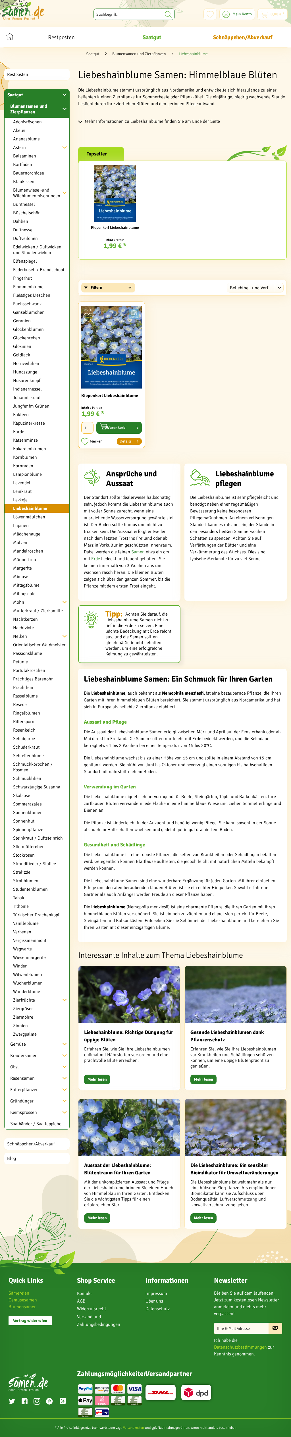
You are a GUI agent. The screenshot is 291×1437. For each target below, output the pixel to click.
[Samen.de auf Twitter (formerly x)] (12, 1402)
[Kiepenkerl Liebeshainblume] (115, 193)
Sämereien (19, 1293)
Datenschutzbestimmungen (240, 1347)
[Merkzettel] (210, 14)
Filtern (96, 287)
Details (126, 441)
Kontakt (84, 1293)
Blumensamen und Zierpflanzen (28, 109)
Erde (95, 559)
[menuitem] (134, 14)
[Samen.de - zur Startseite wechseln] (23, 10)
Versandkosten (133, 1428)
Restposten (17, 74)
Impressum (156, 1293)
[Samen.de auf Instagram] (37, 1402)
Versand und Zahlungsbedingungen (98, 1320)
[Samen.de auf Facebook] (24, 1402)
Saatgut (15, 95)
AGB (81, 1301)
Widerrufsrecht (91, 1309)
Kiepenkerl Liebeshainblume (115, 227)
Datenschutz (158, 1309)
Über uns (154, 1301)
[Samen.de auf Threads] (63, 1402)
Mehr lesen (97, 1079)
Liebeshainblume (30, 508)
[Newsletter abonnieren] (275, 1328)
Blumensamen (23, 1307)
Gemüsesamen (23, 1300)
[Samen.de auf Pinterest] (49, 1402)
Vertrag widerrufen (30, 1320)
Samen (138, 552)
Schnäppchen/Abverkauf (31, 1144)
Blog (11, 1158)
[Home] (9, 37)
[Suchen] (168, 14)
